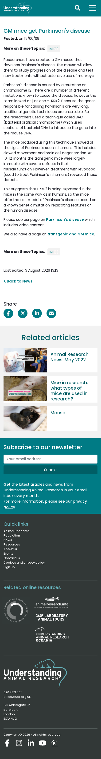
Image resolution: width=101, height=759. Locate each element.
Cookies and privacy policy (24, 563)
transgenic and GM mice (70, 234)
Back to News (19, 281)
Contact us (12, 558)
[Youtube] (42, 743)
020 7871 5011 (13, 692)
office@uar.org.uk (17, 697)
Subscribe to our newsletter (43, 447)
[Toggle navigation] (92, 7)
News (8, 540)
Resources (12, 544)
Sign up (9, 567)
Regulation (12, 535)
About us (10, 549)
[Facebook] (7, 743)
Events (8, 554)
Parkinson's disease (65, 219)
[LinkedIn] (31, 743)
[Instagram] (19, 743)
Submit (50, 469)
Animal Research (17, 531)
